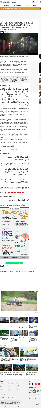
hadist (34, 5)
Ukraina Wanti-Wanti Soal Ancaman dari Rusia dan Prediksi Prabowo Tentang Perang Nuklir (14, 79)
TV (0, 391)
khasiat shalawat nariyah (22, 268)
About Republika (3, 396)
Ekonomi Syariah (10, 383)
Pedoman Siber (18, 396)
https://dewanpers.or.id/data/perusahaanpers (8, 403)
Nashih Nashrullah (13, 29)
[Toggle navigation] (1, 2)
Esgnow (1, 389)
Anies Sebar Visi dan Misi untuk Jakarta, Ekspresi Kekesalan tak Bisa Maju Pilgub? (23, 79)
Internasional (2, 388)
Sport (17, 386)
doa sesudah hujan (31, 271)
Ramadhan (9, 391)
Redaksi (9, 396)
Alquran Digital (6, 5)
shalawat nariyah (3, 268)
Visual (9, 389)
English (17, 389)
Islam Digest (18, 385)
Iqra (3, 20)
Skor (16, 383)
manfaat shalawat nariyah (4, 271)
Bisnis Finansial (18, 388)
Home (1, 20)
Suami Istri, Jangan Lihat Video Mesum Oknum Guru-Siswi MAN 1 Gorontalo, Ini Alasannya (4, 79)
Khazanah (1, 385)
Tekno (9, 388)
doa (27, 5)
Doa (5, 20)
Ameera (1, 383)
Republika (2, 8)
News (1, 386)
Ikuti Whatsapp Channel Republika (15, 263)
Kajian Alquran (17, 5)
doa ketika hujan (17, 271)
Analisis (9, 386)
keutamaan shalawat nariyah (11, 268)
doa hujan (11, 271)
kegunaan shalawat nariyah (32, 268)
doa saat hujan (24, 271)
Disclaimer (2, 397)
